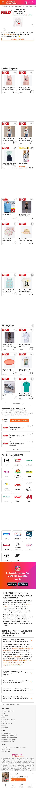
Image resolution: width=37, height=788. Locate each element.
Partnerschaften (5, 751)
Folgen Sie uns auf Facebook (9, 735)
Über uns (3, 721)
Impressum (4, 725)
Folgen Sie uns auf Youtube (8, 739)
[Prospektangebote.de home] (11, 2)
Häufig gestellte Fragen (7, 711)
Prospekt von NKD (9, 34)
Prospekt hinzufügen (6, 723)
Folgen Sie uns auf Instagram (9, 737)
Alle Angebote (5, 715)
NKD (12, 6)
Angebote (17, 6)
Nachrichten (4, 727)
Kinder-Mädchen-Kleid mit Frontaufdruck (15, 661)
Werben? (3, 713)
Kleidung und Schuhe (15, 656)
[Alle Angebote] (32, 325)
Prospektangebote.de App (8, 719)
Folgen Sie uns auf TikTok (8, 741)
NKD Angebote (7, 325)
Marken (3, 717)
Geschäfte (7, 6)
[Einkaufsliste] (29, 2)
